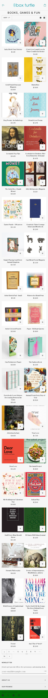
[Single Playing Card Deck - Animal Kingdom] (13, 244)
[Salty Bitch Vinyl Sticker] (13, 34)
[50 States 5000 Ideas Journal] (35, 520)
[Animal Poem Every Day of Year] (35, 380)
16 (4, 656)
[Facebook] (3, 695)
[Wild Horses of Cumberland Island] (13, 590)
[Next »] (9, 656)
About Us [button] (6, 680)
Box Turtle (8, 692)
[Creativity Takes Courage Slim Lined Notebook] (35, 209)
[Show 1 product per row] (40, 17)
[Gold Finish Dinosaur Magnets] (13, 69)
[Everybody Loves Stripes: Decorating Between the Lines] (13, 380)
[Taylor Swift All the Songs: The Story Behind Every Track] (35, 590)
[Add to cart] (20, 43)
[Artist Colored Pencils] (13, 313)
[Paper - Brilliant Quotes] (35, 313)
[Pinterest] (14, 695)
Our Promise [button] (7, 686)
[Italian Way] (35, 484)
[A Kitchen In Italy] (13, 418)
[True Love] (35, 418)
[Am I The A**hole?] (35, 628)
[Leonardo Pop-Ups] (13, 138)
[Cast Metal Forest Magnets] (35, 244)
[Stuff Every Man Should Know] (13, 520)
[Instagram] (19, 695)
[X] (8, 695)
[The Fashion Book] (35, 346)
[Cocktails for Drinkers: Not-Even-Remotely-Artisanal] (35, 138)
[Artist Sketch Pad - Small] (13, 280)
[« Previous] (4, 651)
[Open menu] (5, 5)
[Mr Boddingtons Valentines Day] (13, 484)
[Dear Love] (13, 451)
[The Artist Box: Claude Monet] (13, 174)
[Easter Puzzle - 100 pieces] (13, 209)
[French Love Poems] (35, 105)
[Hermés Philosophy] (13, 555)
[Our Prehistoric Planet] (13, 346)
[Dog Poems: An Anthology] (13, 105)
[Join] (44, 671)
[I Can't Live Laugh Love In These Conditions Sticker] (35, 34)
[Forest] (13, 628)
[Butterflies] (35, 69)
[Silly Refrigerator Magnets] (35, 174)
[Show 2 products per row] (44, 17)
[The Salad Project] (35, 451)
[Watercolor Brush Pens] (35, 280)
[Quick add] (42, 182)
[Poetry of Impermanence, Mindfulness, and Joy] (35, 555)
